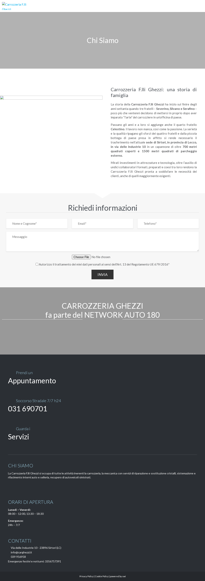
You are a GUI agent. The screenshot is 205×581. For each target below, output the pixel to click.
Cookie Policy (102, 576)
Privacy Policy (86, 576)
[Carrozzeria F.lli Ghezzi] (18, 6)
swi (124, 576)
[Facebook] (10, 486)
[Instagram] (17, 486)
